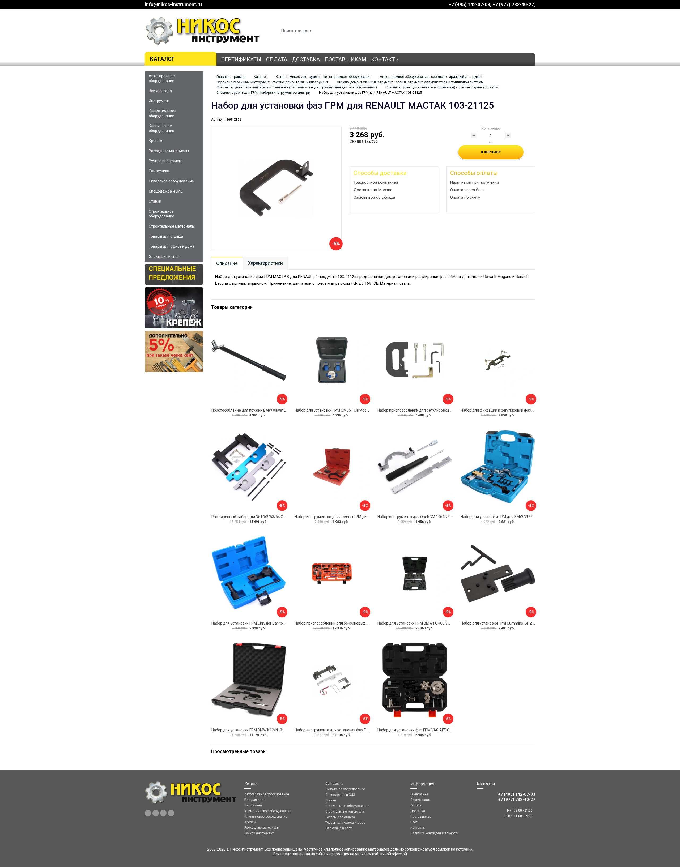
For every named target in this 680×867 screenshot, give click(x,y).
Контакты (385, 59)
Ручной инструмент (166, 161)
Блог (413, 822)
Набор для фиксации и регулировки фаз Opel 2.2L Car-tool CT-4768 (518, 410)
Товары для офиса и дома (171, 246)
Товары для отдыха (166, 236)
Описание (227, 263)
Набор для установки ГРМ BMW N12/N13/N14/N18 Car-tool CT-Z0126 (270, 730)
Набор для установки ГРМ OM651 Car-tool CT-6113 (338, 410)
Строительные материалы (172, 226)
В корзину (491, 152)
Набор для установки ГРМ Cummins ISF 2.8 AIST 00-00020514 (514, 623)
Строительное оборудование (161, 213)
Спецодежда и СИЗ (165, 191)
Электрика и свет (164, 256)
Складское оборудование (171, 181)
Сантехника (159, 171)
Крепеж (156, 141)
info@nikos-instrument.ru (173, 4)
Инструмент (159, 101)
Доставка (306, 59)
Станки (155, 201)
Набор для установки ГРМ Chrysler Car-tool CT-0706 (256, 623)
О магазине (419, 794)
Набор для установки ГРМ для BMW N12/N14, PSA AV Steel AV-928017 (522, 517)
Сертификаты (241, 59)
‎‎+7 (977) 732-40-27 (513, 4)
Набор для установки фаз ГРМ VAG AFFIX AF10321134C (425, 730)
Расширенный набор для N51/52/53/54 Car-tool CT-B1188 (261, 517)
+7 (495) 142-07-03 (469, 4)
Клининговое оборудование (161, 128)
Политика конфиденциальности (434, 833)
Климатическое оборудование (162, 113)
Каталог (162, 59)
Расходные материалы (169, 151)
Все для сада (160, 91)
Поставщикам (345, 59)
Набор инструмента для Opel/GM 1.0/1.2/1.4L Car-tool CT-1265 (431, 517)
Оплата (276, 59)
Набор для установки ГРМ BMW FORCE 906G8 (416, 623)
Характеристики (265, 263)
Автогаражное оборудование (162, 78)
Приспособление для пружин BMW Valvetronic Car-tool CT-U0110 (267, 410)
